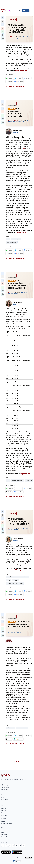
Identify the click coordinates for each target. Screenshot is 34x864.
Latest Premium (5, 799)
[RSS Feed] (23, 845)
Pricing (3, 821)
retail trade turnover (22, 727)
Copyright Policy (5, 834)
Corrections (4, 815)
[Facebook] (6, 845)
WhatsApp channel (21, 70)
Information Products (6, 823)
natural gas (29, 480)
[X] (9, 845)
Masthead (3, 808)
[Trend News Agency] (5, 775)
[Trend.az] (6, 10)
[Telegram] (16, 845)
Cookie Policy (4, 836)
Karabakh (15, 580)
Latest (2, 797)
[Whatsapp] (2, 845)
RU (20, 861)
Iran (8, 239)
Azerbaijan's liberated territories (15, 583)
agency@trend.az (5, 789)
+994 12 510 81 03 (5, 787)
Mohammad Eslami (11, 242)
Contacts (3, 810)
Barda (8, 580)
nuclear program (16, 239)
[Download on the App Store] (6, 852)
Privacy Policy (4, 832)
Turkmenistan (10, 727)
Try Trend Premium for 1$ (16, 86)
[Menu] (31, 10)
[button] (2, 17)
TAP (8, 480)
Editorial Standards (6, 812)
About (2, 805)
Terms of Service (5, 829)
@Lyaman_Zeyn (25, 474)
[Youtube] (13, 845)
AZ (17, 861)
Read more (15, 132)
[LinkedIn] (20, 845)
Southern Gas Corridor (17, 480)
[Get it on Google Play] (17, 852)
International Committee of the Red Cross (17, 577)
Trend (17, 57)
